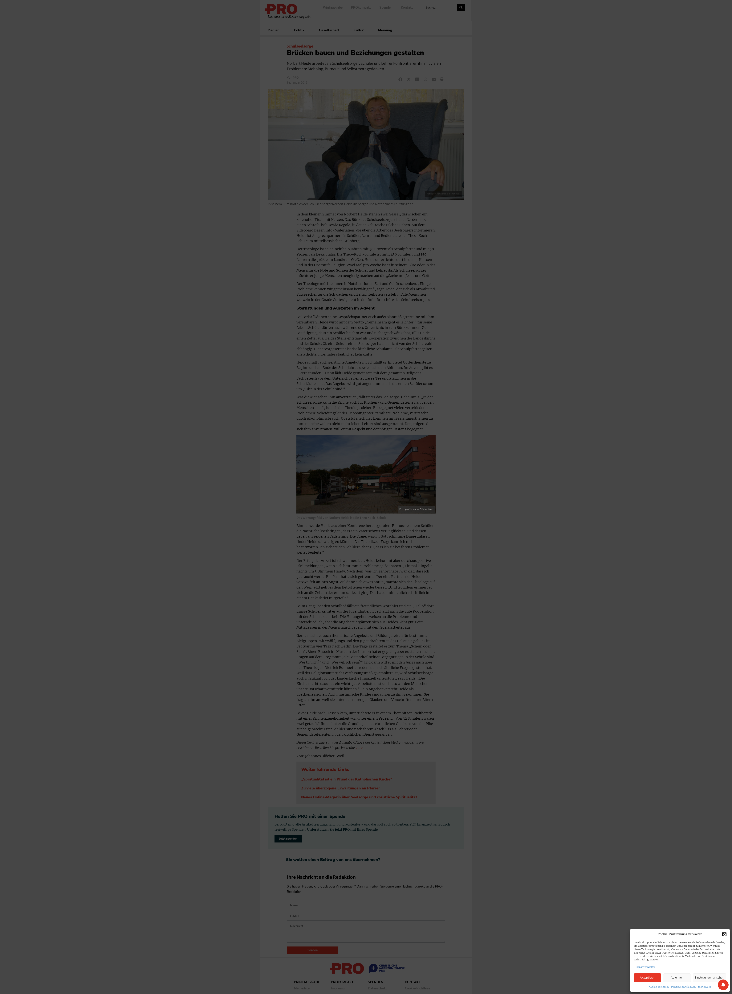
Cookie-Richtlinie (659, 986)
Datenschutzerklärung (683, 986)
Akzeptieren (647, 977)
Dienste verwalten (646, 967)
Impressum (704, 986)
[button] (724, 934)
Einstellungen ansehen (709, 977)
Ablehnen (677, 977)
